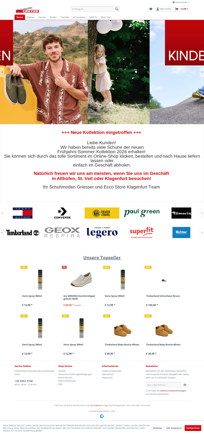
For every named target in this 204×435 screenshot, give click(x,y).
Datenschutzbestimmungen (173, 390)
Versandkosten (96, 405)
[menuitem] (95, 9)
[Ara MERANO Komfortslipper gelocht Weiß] (81, 279)
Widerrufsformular (67, 380)
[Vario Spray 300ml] (123, 279)
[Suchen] (117, 9)
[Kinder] (102, 72)
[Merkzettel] (151, 9)
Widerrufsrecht (65, 377)
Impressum (107, 377)
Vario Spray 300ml (115, 296)
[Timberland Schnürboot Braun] (164, 279)
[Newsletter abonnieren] (185, 385)
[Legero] (62, 232)
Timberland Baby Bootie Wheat (122, 344)
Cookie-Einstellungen (112, 371)
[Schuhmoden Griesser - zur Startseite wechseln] (27, 9)
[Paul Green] (102, 213)
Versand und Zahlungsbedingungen (75, 374)
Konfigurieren (193, 428)
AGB (60, 384)
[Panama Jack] (62, 213)
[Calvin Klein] (181, 232)
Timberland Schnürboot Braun (163, 296)
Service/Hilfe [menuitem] (181, 2)
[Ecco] (181, 213)
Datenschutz (108, 374)
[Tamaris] (141, 213)
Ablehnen (157, 428)
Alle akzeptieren (174, 428)
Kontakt (61, 371)
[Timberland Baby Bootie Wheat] (123, 328)
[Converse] (22, 213)
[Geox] (22, 232)
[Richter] (141, 232)
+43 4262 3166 (24, 381)
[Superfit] (102, 232)
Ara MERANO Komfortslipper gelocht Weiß (79, 297)
